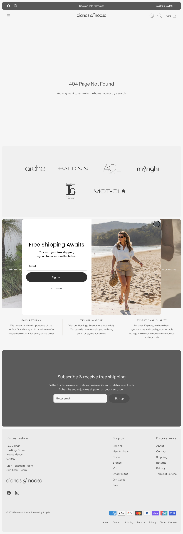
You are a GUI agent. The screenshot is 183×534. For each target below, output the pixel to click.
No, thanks (56, 288)
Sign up (56, 277)
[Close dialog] (157, 224)
